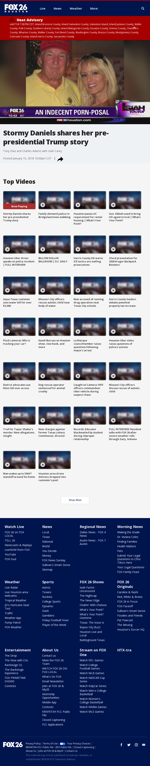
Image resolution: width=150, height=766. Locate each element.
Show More (75, 500)
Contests (10, 686)
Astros (46, 587)
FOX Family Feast (128, 572)
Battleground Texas (92, 640)
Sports (48, 582)
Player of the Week (54, 625)
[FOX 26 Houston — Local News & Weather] (17, 8)
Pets (120, 551)
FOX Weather (13, 627)
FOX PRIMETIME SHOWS (15, 679)
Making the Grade (128, 532)
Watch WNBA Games (93, 707)
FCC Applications (52, 724)
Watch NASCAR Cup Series (92, 679)
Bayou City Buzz (90, 627)
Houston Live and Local (91, 633)
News (47, 526)
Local (45, 532)
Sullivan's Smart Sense (56, 565)
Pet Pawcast (125, 620)
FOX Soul (10, 559)
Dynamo (47, 606)
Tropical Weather (15, 600)
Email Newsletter (53, 681)
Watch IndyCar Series (93, 686)
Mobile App (49, 702)
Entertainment (18, 650)
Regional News (93, 526)
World (46, 546)
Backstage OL (13, 665)
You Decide (49, 551)
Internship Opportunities (50, 695)
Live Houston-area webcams (16, 593)
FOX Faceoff (125, 606)
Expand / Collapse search (143, 8)
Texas (46, 537)
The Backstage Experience (14, 671)
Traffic (9, 613)
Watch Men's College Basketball (93, 692)
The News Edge (90, 600)
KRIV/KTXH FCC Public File (56, 713)
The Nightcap (88, 595)
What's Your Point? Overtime (92, 616)
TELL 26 (10, 540)
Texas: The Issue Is (92, 622)
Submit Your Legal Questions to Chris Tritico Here (129, 559)
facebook (121, 745)
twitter (129, 745)
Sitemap (47, 569)
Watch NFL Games (92, 660)
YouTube (10, 554)
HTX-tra (124, 650)
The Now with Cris (16, 660)
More (94, 8)
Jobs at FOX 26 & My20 (53, 687)
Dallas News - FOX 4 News (93, 534)
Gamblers (48, 615)
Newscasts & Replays (18, 545)
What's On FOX (51, 676)
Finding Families (127, 541)
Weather (12, 582)
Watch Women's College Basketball (91, 700)
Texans (46, 592)
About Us (50, 650)
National (47, 541)
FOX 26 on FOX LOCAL (14, 534)
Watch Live (14, 526)
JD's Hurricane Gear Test (17, 606)
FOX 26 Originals (125, 584)
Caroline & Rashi (127, 592)
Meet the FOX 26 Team (53, 662)
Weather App (13, 618)
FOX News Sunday (53, 560)
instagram (136, 745)
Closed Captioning (53, 720)
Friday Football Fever (55, 620)
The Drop (11, 655)
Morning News (130, 526)
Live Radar (11, 587)
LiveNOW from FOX (17, 550)
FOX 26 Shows (92, 582)
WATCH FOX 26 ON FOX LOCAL (54, 670)
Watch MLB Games (92, 673)
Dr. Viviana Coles (127, 537)
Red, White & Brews (130, 597)
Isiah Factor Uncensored (87, 589)
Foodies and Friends (130, 615)
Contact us (49, 655)
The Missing (124, 625)
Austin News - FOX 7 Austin (93, 542)
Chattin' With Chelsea (93, 605)
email (144, 745)
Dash (45, 611)
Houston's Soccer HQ (130, 629)
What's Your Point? (92, 609)
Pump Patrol (13, 622)
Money (46, 555)
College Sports (51, 601)
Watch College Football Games (90, 666)
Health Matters (126, 546)
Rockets (47, 597)
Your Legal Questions (130, 567)
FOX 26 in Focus (127, 601)
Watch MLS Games (92, 711)
